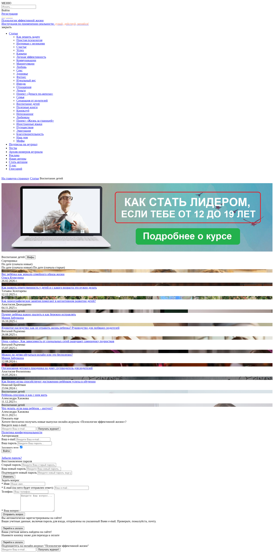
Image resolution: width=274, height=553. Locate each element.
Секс (19, 70)
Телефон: (7, 491)
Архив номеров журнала (26, 152)
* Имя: (5, 483)
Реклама (14, 155)
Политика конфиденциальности (21, 432)
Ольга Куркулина (12, 277)
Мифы (20, 140)
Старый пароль (11, 464)
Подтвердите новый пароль (19, 472)
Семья (20, 97)
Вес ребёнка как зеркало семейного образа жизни (32, 274)
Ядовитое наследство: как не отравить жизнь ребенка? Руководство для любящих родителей (60, 327)
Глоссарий (15, 168)
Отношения (23, 87)
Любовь (21, 67)
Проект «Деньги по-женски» (34, 93)
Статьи (13, 33)
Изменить (8, 476)
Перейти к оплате (13, 528)
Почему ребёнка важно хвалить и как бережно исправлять (38, 314)
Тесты (13, 148)
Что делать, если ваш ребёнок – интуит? (27, 408)
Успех (20, 50)
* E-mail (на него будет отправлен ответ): (27, 487)
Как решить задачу (28, 36)
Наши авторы (17, 158)
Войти (5, 10)
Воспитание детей (28, 103)
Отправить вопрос (13, 514)
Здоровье (22, 73)
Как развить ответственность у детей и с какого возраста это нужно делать (49, 287)
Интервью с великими (30, 43)
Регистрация (9, 13)
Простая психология (29, 40)
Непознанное (24, 114)
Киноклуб (22, 110)
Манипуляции (25, 63)
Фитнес (21, 77)
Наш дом (22, 137)
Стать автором (18, 162)
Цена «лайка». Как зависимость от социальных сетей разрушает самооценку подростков (57, 341)
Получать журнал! (48, 428)
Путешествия (24, 127)
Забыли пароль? (11, 457)
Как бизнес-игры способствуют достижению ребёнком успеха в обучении (48, 381)
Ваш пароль (9, 443)
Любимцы (22, 117)
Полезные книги (27, 107)
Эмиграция (23, 130)
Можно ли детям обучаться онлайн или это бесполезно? (37, 354)
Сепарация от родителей (32, 100)
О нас (12, 165)
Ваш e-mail (8, 439)
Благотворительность (30, 134)
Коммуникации (26, 60)
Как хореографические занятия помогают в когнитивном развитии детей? (48, 301)
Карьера (21, 53)
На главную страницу (15, 178)
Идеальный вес (26, 80)
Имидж (21, 83)
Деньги (21, 90)
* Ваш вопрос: (10, 510)
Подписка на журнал (23, 144)
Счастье (21, 46)
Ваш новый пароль (13, 468)
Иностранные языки (29, 124)
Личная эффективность (31, 57)
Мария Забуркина (12, 317)
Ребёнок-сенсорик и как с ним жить (24, 394)
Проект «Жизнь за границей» (35, 120)
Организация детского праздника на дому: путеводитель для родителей (47, 368)
